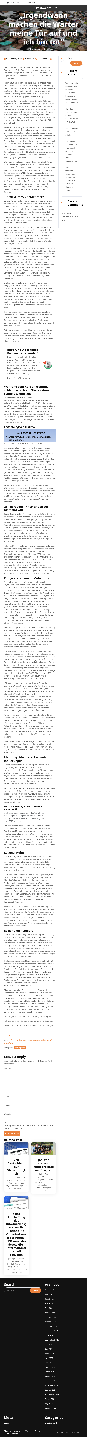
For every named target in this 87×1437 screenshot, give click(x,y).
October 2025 (50, 1335)
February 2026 (51, 1317)
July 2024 (49, 1403)
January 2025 (50, 1376)
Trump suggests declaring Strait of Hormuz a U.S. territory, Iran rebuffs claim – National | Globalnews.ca (71, 93)
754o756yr (29, 59)
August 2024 (50, 1399)
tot (48, 1040)
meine (43, 1040)
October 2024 (50, 1390)
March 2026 (50, 1312)
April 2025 (49, 1362)
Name (7, 1096)
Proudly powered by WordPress (70, 1432)
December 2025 (51, 1326)
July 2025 (49, 1349)
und (5, 1043)
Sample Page (30, 2)
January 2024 (50, 1408)
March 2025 (50, 1367)
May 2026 (49, 1303)
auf (10, 1040)
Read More (15, 1149)
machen (36, 1040)
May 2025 (49, 1358)
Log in (6, 1423)
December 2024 (51, 1381)
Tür (51, 1040)
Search (72, 58)
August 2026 (50, 1290)
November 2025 (51, 1331)
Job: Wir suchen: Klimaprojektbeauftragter (43, 1165)
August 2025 (50, 1344)
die (17, 1040)
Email (7, 1105)
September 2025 (52, 1340)
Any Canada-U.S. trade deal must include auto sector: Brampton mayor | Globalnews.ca (71, 151)
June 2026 (49, 1299)
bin (13, 1040)
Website (7, 1114)
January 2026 (50, 1321)
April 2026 (49, 1308)
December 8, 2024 (14, 59)
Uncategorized (22, 54)
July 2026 (49, 1294)
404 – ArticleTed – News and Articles (71, 131)
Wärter (11, 1043)
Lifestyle (7, 1035)
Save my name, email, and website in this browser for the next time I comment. (28, 1126)
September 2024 (52, 1394)
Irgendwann (27, 1040)
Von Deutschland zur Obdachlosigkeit (16, 1166)
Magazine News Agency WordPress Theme (22, 1431)
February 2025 (51, 1372)
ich (20, 1040)
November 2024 (51, 1385)
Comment (9, 1068)
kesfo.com (9, 54)
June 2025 (49, 1353)
